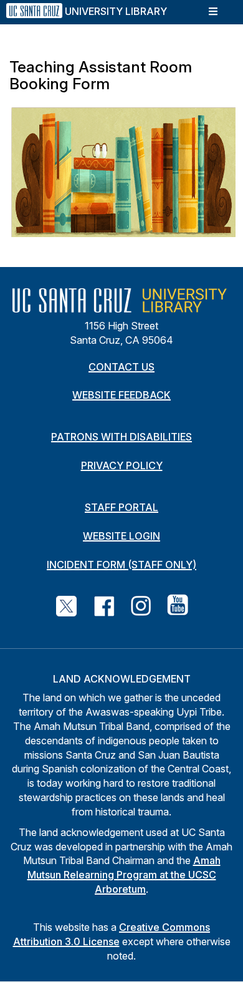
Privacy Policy (122, 465)
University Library (116, 11)
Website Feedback (121, 395)
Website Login (121, 536)
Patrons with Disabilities (121, 436)
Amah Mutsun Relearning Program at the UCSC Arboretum (124, 874)
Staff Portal (121, 507)
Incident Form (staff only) (121, 564)
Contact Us (121, 367)
